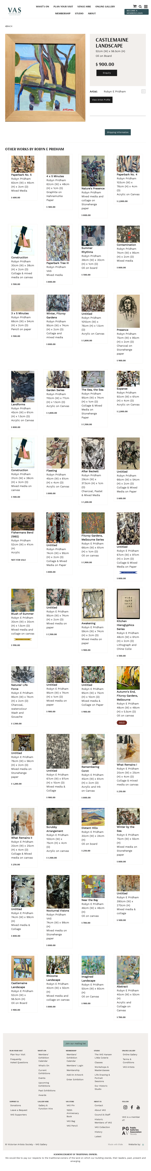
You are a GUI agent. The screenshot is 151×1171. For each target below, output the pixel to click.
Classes (99, 1062)
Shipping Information (118, 132)
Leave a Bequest (18, 1110)
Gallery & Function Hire (45, 1107)
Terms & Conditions (128, 1061)
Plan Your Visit (63, 6)
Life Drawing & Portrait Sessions (102, 1078)
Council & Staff (102, 1114)
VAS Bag (71, 1121)
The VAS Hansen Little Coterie (103, 1056)
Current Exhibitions (44, 1072)
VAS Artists (128, 1067)
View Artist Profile (101, 100)
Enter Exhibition (75, 1079)
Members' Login (75, 1065)
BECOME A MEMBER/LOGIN (135, 11)
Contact (99, 1105)
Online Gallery (105, 6)
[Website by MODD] (143, 1144)
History (98, 1132)
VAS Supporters (18, 1114)
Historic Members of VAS (103, 1121)
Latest (98, 1136)
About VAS (100, 1110)
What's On (42, 6)
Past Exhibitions (46, 1090)
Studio (79, 13)
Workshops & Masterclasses (102, 1068)
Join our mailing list (75, 1043)
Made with (115, 1144)
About (92, 13)
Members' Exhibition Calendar (43, 1057)
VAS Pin (71, 1105)
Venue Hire (84, 6)
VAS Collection (102, 1127)
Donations (15, 1105)
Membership (62, 13)
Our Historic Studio (101, 1087)
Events (41, 1078)
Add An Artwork (75, 1075)
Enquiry (107, 73)
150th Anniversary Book (73, 1113)
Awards (42, 1095)
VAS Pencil (72, 1126)
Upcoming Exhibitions (44, 1084)
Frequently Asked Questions (19, 1061)
